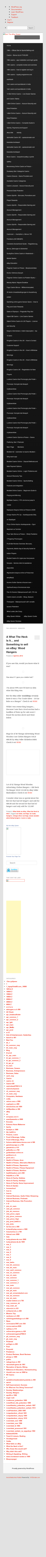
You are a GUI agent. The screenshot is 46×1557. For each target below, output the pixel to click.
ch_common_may (13, 1091)
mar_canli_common (13, 1270)
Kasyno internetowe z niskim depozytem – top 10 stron (22, 333)
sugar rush (10, 1398)
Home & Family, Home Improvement (20, 1183)
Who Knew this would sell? (16, 1449)
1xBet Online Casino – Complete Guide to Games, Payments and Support (21, 125)
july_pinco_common (14, 1216)
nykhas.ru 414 (11, 1329)
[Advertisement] (13, 937)
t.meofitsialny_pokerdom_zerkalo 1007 (20, 1405)
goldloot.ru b (11, 1155)
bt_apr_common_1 (13, 1058)
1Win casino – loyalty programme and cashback (19, 76)
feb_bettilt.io (11, 1132)
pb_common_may (13, 1336)
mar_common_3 (12, 1283)
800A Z (8, 1004)
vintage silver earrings (20, 816)
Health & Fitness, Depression (17, 1165)
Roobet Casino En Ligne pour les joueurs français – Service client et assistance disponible (20, 563)
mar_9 (8, 1260)
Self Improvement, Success (16, 1385)
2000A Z (9, 999)
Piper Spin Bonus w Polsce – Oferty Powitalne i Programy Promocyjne (22, 536)
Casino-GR (10, 1083)
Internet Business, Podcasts (16, 1198)
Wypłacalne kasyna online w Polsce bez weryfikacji (20, 575)
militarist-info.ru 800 (14, 1311)
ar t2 (8, 1032)
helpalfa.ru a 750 (12, 1175)
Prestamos (10, 1352)
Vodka (8, 1441)
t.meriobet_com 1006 (14, 1421)
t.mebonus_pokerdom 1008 (16, 1400)
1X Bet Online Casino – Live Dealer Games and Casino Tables (21, 96)
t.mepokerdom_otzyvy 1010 (16, 1418)
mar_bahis (10, 1262)
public (8, 1359)
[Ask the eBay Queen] (13, 854)
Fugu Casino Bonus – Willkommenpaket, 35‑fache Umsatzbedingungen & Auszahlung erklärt (22, 292)
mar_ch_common (13, 1272)
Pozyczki (9, 1349)
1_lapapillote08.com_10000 (16, 986)
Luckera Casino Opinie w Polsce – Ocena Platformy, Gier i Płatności (20, 439)
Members (21, 447)
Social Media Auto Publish (13, 1477)
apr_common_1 (12, 1017)
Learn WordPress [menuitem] (17, 12)
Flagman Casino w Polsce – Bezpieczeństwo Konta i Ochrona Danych (22, 270)
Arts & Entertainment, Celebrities (18, 1035)
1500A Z (9, 994)
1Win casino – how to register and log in (20, 70)
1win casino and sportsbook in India (19, 84)
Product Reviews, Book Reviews (18, 1354)
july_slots (10, 1224)
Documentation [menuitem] (16, 9)
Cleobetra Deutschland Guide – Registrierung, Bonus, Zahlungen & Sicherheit (22, 246)
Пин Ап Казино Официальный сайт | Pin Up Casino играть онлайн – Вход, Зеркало (22, 594)
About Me (10, 132)
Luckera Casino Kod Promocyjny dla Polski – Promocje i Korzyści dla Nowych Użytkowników (22, 384)
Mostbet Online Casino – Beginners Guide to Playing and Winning (21, 492)
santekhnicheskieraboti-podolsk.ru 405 (21, 1380)
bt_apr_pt (9, 1063)
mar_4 (8, 1247)
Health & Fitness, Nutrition (16, 1170)
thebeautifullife (12, 1433)
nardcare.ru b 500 (13, 1316)
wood (31, 816)
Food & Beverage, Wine (15, 1139)
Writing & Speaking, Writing (16, 1454)
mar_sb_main (11, 1298)
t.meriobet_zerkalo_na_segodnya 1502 (20, 1431)
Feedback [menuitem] (14, 17)
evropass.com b (12, 1117)
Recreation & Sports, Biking (16, 1367)
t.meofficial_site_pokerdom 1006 (18, 1403)
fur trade (33, 813)
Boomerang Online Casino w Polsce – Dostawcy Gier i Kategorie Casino (19, 168)
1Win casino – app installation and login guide (22, 60)
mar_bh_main (11, 1267)
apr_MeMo (10, 1027)
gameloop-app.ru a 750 (15, 1145)
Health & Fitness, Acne (14, 1160)
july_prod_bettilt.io (13, 1221)
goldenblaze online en (14, 1152)
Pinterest (9, 1341)
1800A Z (9, 996)
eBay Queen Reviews (14, 621)
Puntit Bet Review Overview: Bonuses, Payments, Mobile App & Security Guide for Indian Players (21, 548)
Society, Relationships (14, 1390)
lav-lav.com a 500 (12, 1226)
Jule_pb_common (13, 1209)
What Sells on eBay (19, 811)
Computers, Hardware (14, 1096)
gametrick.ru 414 (12, 1147)
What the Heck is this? (14, 1446)
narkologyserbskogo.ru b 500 (17, 1318)
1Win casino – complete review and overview (22, 65)
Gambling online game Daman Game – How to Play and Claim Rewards (22, 304)
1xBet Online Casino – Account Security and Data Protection (21, 105)
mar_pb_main (11, 1290)
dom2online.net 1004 (14, 1106)
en (7, 1114)
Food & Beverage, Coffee (15, 1137)
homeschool (11, 1188)
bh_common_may (13, 1045)
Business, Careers (13, 1068)
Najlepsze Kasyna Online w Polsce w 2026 (21, 510)
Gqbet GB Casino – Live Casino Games (20, 316)
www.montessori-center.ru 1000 (18, 1456)
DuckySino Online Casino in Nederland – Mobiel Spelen (20, 255)
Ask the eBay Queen (12, 825)
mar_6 (8, 1252)
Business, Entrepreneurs (15, 1071)
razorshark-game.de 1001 (15, 1364)
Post (8, 1346)
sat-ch (8, 1382)
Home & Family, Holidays (15, 1180)
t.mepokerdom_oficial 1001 (16, 1413)
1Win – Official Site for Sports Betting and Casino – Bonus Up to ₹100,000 (20, 52)
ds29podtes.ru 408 (13, 1109)
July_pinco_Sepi (12, 1219)
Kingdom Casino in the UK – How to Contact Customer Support (21, 342)
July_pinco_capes (13, 1214)
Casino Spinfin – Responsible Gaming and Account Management (21, 207)
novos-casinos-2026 (13, 1326)
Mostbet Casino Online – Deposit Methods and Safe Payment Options (22, 463)
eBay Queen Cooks (30, 616)
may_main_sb (11, 1306)
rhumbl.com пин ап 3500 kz (16, 1372)
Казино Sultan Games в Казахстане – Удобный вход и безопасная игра (19, 584)
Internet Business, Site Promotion (19, 1201)
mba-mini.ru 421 (12, 1308)
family (8, 1127)
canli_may (10, 1076)
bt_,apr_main (11, 1055)
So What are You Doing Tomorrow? (19, 1387)
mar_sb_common (13, 1295)
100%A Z (9, 989)
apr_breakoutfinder (13, 1014)
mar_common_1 (12, 1280)
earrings (26, 813)
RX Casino (10, 1375)
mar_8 (8, 1257)
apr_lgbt (9, 1022)
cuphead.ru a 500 (12, 1104)
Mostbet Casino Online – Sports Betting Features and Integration (20, 483)
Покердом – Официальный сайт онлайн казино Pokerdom (21, 604)
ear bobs (19, 813)
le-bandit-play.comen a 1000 (16, 1229)
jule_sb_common (12, 1211)
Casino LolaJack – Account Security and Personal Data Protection (20, 188)
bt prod (9, 1053)
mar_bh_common (13, 1265)
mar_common (11, 1277)
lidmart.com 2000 (12, 1234)
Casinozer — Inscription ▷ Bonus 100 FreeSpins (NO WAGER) (19, 236)
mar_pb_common (13, 1288)
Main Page (10, 447)
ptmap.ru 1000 (11, 1357)
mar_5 (8, 1249)
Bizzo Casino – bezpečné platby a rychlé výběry (20, 159)
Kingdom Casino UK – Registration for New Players (21, 371)
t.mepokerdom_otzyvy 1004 (16, 1415)
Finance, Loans (12, 1134)
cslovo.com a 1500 (13, 1101)
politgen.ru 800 (12, 1344)
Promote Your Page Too (13, 856)
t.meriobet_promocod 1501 (16, 1428)
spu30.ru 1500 (11, 1395)
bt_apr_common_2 (13, 1060)
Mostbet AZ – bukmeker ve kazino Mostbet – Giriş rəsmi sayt (21, 454)
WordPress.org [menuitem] (16, 7)
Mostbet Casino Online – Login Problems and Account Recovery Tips (22, 473)
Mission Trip (11, 1313)
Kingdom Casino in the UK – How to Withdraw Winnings (22, 352)
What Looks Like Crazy (14, 611)
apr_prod (9, 1030)
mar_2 (8, 1244)
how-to (8, 1193)
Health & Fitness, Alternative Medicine (20, 1162)
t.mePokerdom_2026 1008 (16, 1410)
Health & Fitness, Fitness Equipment (20, 1168)
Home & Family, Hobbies (15, 1178)
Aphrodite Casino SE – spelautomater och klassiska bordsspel (21, 139)
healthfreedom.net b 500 (15, 1173)
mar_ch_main (11, 1275)
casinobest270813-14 (14, 1086)
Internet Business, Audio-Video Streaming (22, 1196)
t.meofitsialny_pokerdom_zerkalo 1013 (20, 1408)
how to (8, 1191)
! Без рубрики (11, 981)
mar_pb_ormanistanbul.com (17, 1293)
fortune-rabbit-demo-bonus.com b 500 (20, 1142)
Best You (9, 1040)
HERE (35, 701)
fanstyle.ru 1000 (12, 1129)
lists (7, 1237)
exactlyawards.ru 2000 (14, 1119)
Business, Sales (12, 1073)
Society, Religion (12, 1392)
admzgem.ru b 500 (13, 1009)
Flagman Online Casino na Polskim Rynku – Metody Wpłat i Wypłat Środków (21, 280)
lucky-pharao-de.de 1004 (15, 1242)
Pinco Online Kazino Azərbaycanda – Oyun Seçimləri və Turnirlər (21, 526)
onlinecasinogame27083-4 (16, 1334)
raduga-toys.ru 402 (13, 1362)
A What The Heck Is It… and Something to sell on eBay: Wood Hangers (17, 644)
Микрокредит (11, 1459)
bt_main (9, 1065)
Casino (9, 1078)
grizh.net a (10, 1157)
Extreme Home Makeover (15, 1124)
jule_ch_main (11, 1206)
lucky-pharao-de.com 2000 (16, 1239)
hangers (9, 816)
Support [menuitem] (14, 14)
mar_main (10, 1285)
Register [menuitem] (10, 22)
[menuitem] (25, 28)
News (8, 1321)
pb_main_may (11, 1339)
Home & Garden (12, 1186)
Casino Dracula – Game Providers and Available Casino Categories (20, 178)
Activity (19, 132)
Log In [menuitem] (9, 20)
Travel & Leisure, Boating (15, 1436)
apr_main (9, 1025)
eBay (8, 1111)
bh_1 (8, 1043)
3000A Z (9, 1002)
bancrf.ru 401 (11, 1037)
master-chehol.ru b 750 (15, 1300)
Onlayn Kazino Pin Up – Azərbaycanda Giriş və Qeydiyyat (21, 517)
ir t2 (7, 1203)
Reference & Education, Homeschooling (21, 1369)
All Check (9, 1012)
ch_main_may (11, 1094)
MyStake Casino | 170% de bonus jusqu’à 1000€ (21, 502)
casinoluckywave (12, 1088)
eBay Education (12, 263)
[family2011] (15, 881)
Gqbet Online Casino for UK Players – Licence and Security (22, 323)
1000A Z (9, 991)
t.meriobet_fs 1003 (13, 1426)
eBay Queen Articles (13, 616)
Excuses (9, 1122)
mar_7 (8, 1254)
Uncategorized (11, 1438)
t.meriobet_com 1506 (14, 1423)
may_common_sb (13, 1303)
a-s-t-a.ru (9, 1007)
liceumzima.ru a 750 (14, 1232)
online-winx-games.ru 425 (16, 1331)
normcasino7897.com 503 (16, 1323)
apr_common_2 (12, 1019)
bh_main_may (11, 1048)
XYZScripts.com (35, 1477)
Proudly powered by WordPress (23, 1468)
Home (9, 45)
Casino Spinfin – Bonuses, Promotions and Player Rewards (21, 197)
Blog (8, 1050)
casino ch (10, 1081)
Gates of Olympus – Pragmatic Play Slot (20, 311)
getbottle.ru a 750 (12, 1150)
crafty (8, 1099)
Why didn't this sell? (14, 1451)
